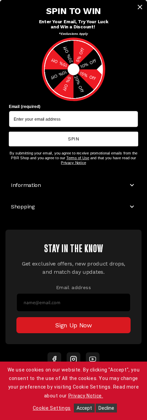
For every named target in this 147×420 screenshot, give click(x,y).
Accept (84, 408)
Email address (73, 287)
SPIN (73, 138)
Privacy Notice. (85, 395)
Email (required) (25, 106)
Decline (106, 408)
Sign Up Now (73, 325)
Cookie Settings (52, 408)
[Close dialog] (140, 7)
